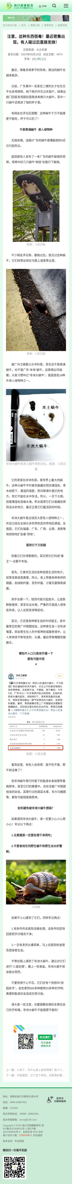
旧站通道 (37, 1135)
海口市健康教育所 (31, 1125)
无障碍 (44, 6)
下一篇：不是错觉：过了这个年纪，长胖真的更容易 (36, 1075)
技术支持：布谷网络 (13, 1141)
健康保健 (62, 25)
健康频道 (48, 25)
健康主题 (35, 25)
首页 (23, 25)
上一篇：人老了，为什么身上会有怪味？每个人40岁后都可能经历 (36, 1070)
